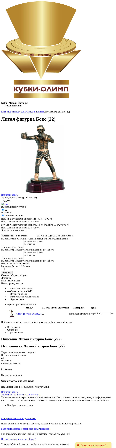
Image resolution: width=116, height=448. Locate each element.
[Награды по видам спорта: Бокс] (4, 204)
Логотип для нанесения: (13, 230)
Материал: (6, 212)
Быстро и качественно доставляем (18, 418)
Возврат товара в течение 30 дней (18, 439)
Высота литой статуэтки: (14, 207)
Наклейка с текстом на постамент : (19, 218)
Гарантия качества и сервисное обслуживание (25, 428)
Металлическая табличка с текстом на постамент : (27, 224)
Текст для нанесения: (12, 247)
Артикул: (6, 197)
